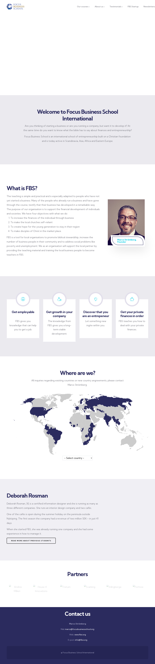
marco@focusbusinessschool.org (79, 629)
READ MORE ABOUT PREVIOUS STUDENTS (31, 541)
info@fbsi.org (81, 640)
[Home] (15, 6)
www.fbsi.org (80, 634)
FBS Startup (133, 6)
